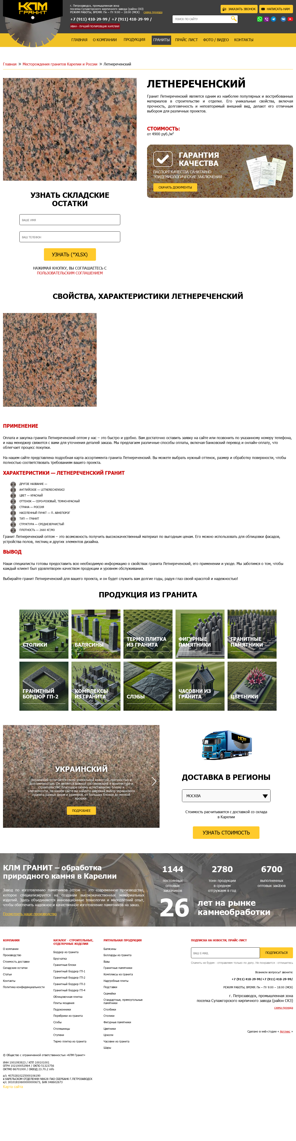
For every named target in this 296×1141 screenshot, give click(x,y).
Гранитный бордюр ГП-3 (69, 984)
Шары (107, 1047)
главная (79, 39)
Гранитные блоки (64, 965)
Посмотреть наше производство (30, 914)
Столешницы (61, 1028)
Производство (12, 955)
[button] (154, 781)
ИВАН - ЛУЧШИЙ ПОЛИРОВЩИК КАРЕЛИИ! (95, 26)
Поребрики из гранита (68, 1015)
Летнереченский (117, 64)
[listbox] (226, 795)
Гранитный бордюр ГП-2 (69, 977)
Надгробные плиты (116, 981)
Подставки (110, 987)
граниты (161, 39)
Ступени (58, 1035)
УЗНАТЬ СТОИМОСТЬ (226, 832)
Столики (109, 1015)
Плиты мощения (63, 1003)
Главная (9, 64)
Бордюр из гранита (65, 952)
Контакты (9, 981)
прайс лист (186, 39)
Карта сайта (13, 1086)
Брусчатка (60, 958)
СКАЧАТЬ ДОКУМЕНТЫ (175, 187)
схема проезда (153, 12)
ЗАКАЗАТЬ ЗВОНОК (242, 9)
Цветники (110, 1028)
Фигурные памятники (117, 1022)
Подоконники (62, 1009)
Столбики (110, 1009)
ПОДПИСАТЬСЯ (276, 953)
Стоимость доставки (16, 961)
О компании (10, 949)
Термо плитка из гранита (69, 1041)
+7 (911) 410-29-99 (88, 19)
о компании (105, 39)
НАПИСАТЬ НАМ (278, 9)
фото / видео (216, 39)
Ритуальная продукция (123, 940)
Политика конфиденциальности (24, 987)
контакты (243, 39)
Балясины (110, 949)
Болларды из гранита (117, 955)
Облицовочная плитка (67, 996)
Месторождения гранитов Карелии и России (60, 64)
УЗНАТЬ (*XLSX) (70, 254)
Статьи (7, 974)
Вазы (107, 961)
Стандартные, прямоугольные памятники (123, 1001)
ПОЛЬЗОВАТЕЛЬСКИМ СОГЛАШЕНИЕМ (70, 273)
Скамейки (110, 993)
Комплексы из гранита (118, 974)
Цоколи (108, 1035)
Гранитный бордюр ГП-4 (69, 990)
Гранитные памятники (118, 968)
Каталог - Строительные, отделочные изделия (73, 942)
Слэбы (57, 1022)
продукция (134, 39)
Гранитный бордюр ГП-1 (69, 971)
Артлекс (285, 1031)
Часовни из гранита (116, 1041)
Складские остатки (15, 968)
